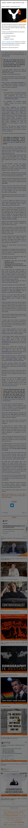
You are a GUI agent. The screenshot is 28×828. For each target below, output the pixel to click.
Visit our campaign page (7, 41)
